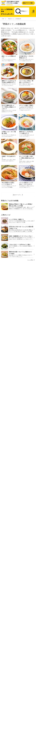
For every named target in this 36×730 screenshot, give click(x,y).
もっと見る (30, 260)
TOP (3, 19)
